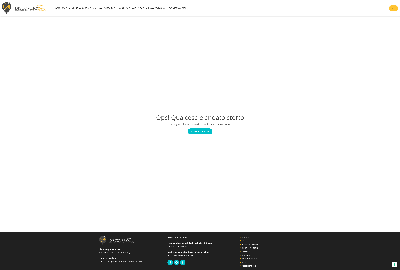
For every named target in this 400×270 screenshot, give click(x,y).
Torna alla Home (200, 131)
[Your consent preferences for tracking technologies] (395, 264)
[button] (393, 8)
